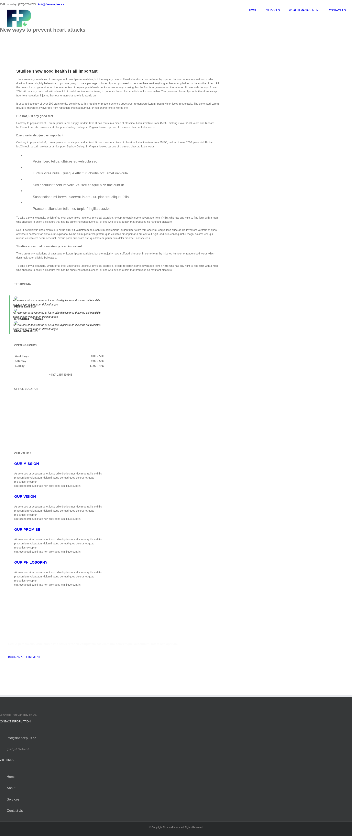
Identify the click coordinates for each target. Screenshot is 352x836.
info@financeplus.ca (51, 4)
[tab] (26, 464)
